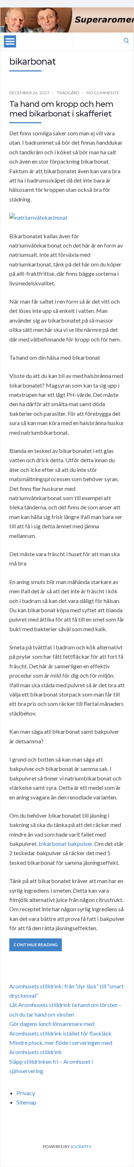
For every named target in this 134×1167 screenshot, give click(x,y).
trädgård (68, 92)
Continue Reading (36, 944)
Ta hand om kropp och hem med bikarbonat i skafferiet (61, 108)
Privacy (25, 1092)
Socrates (80, 1146)
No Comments (102, 92)
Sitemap (26, 1102)
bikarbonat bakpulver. (66, 843)
